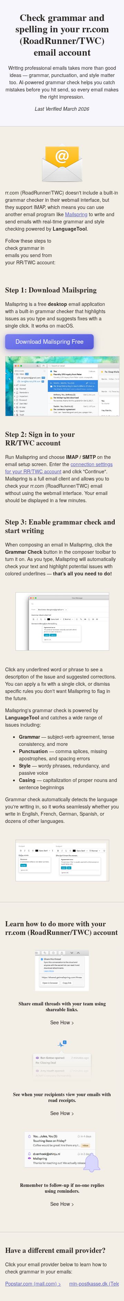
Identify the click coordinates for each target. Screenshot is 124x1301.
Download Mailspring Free (49, 341)
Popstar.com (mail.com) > (33, 1283)
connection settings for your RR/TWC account (59, 468)
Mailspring (76, 214)
